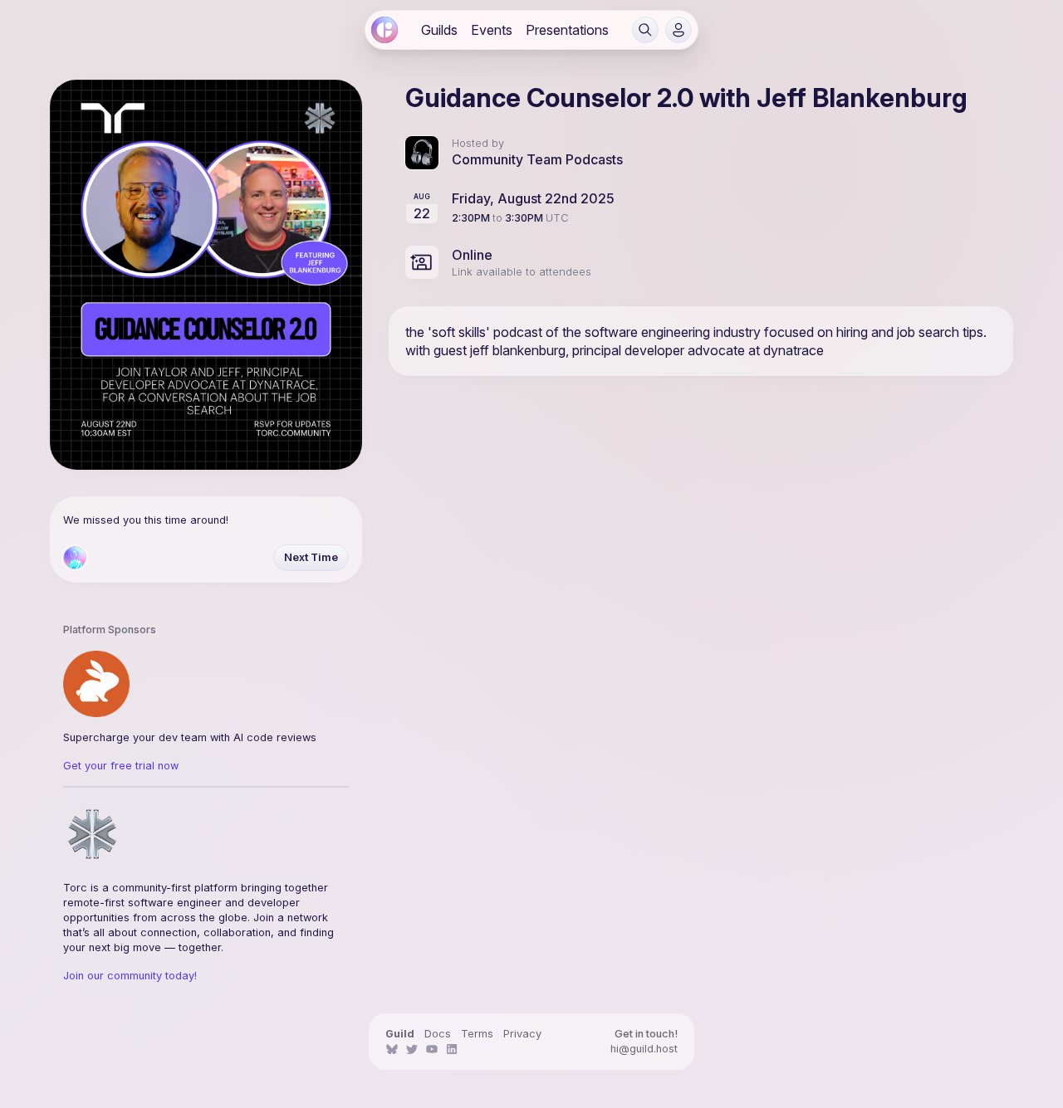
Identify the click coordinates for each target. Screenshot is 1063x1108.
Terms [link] (477, 1033)
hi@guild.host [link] (644, 1048)
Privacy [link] (522, 1033)
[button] (645, 30)
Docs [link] (437, 1033)
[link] (384, 30)
